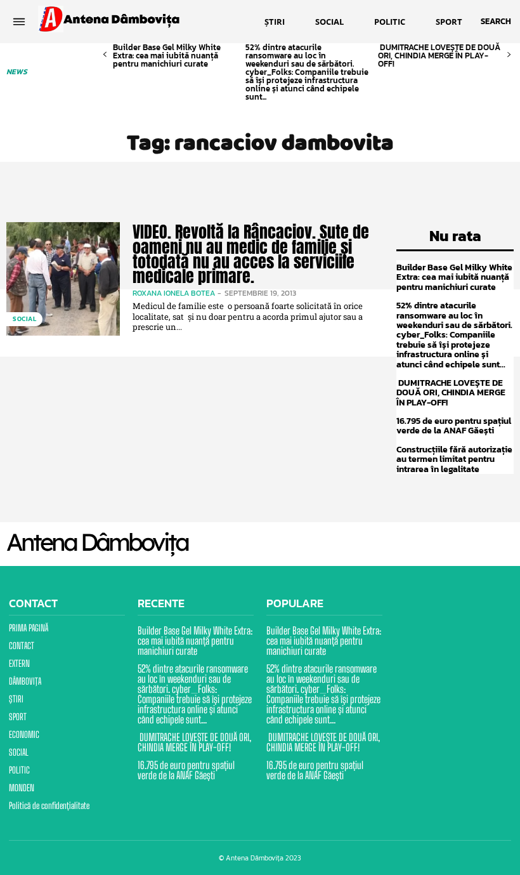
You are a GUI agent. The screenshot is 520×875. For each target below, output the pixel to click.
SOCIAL (24, 319)
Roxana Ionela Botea (174, 293)
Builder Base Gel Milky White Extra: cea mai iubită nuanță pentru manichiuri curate (167, 55)
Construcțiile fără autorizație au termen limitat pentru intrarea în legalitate (454, 459)
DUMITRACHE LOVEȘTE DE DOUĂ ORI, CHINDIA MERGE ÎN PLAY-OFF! (439, 55)
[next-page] (509, 55)
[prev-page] (105, 55)
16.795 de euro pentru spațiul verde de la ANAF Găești (453, 425)
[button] (496, 21)
